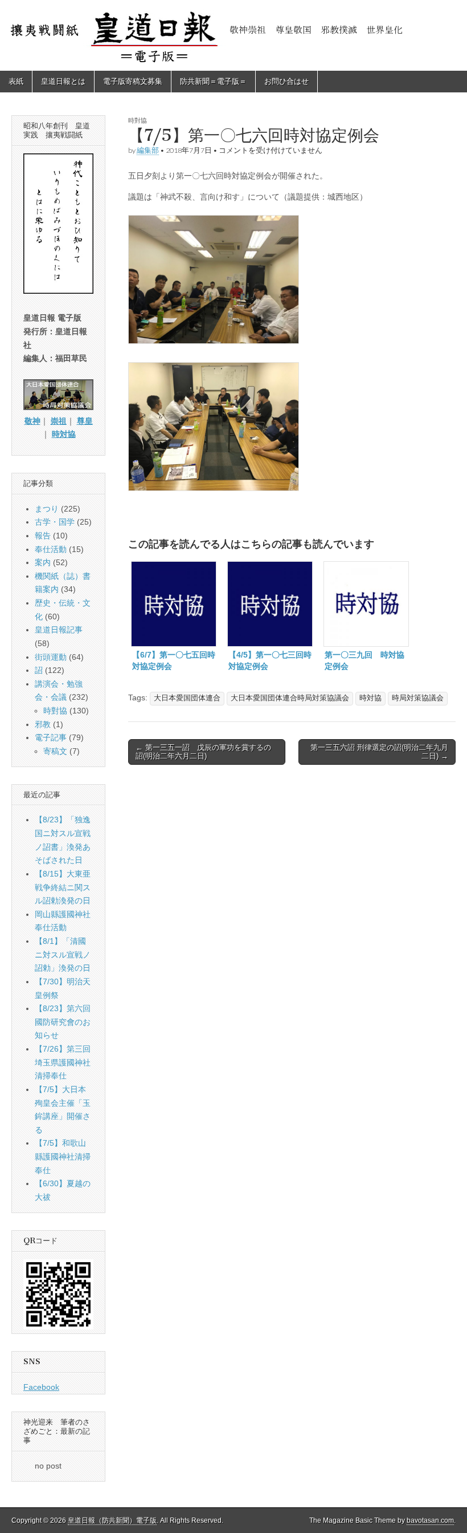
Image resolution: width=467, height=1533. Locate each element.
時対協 (370, 698)
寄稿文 (55, 751)
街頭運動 (51, 657)
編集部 (148, 150)
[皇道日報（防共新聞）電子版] (233, 35)
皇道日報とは (63, 81)
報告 (43, 535)
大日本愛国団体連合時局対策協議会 (290, 698)
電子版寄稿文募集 (132, 81)
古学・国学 (55, 521)
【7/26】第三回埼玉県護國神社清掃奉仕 (63, 1062)
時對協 (137, 120)
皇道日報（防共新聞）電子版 (112, 1520)
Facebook (41, 1387)
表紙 (16, 81)
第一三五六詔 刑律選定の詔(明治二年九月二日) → (379, 752)
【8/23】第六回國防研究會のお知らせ (63, 1022)
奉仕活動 (51, 549)
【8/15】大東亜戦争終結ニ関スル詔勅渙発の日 (63, 887)
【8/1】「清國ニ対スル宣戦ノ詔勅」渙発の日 (63, 954)
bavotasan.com (430, 1520)
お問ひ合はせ (286, 81)
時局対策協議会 (418, 698)
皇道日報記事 (59, 629)
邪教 (43, 724)
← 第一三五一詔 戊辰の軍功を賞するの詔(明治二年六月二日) (203, 752)
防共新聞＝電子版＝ (213, 81)
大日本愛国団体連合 (187, 698)
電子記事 (51, 737)
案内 (43, 562)
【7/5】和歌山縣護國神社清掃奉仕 (63, 1156)
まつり (47, 508)
